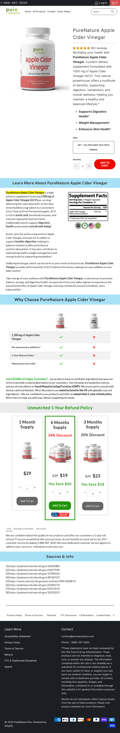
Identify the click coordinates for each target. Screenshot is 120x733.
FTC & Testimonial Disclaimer (21, 660)
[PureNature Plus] (12, 11)
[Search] (112, 11)
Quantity (77, 159)
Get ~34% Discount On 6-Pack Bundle (94, 147)
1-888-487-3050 (14, 3)
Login (103, 3)
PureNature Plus (23, 722)
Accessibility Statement (18, 636)
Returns (9, 654)
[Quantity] (19, 487)
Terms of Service (14, 648)
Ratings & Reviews (24, 528)
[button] (82, 48)
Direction (41, 528)
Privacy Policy (12, 642)
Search (8, 666)
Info (9, 528)
